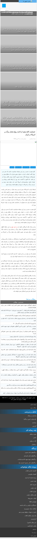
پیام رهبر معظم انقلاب (30, 515)
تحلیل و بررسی (30, 411)
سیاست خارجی (26, 167)
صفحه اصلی (33, 404)
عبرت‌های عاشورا (31, 522)
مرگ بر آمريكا (18, 167)
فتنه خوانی (33, 488)
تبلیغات (24, 399)
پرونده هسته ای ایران (30, 477)
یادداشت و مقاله (32, 416)
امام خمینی (33, 167)
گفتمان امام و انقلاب (31, 471)
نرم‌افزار (34, 444)
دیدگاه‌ (34, 448)
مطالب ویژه (33, 408)
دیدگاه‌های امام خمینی (30, 452)
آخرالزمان (33, 519)
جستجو (34, 529)
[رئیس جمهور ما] (28, 1)
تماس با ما (13, 399)
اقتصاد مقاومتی (32, 474)
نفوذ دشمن (33, 481)
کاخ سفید (12, 167)
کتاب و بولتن (33, 441)
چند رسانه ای (31, 430)
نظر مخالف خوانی (31, 495)
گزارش (34, 426)
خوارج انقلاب (32, 491)
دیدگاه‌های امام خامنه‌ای (30, 456)
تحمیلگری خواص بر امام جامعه (28, 505)
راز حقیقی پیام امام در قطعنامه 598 (25, 87)
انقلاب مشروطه (32, 498)
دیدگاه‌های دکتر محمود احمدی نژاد (27, 463)
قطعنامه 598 (32, 502)
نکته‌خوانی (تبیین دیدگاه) (30, 419)
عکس (34, 437)
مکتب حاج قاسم (32, 526)
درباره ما (19, 399)
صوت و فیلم (33, 434)
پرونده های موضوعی (28, 466)
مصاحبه (34, 422)
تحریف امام (33, 484)
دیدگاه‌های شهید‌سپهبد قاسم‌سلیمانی (27, 459)
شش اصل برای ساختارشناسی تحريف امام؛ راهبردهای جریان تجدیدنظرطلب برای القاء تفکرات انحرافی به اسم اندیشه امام (18, 120)
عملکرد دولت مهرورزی (30, 509)
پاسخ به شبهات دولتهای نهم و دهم (27, 512)
